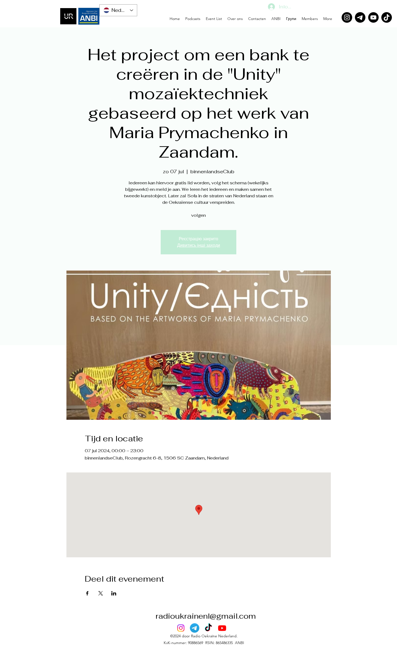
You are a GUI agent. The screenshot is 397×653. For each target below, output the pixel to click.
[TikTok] (386, 17)
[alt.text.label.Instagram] (181, 628)
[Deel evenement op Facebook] (87, 593)
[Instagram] (347, 17)
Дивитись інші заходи (198, 245)
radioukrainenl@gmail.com (206, 616)
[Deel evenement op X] (100, 593)
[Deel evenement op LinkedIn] (113, 593)
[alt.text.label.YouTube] (222, 628)
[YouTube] (373, 17)
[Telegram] (360, 17)
